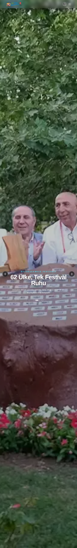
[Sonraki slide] (72, 274)
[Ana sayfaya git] (13, 4)
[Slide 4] (40, 298)
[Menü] (70, 4)
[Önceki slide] (5, 274)
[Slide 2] (35, 298)
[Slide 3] (37, 298)
